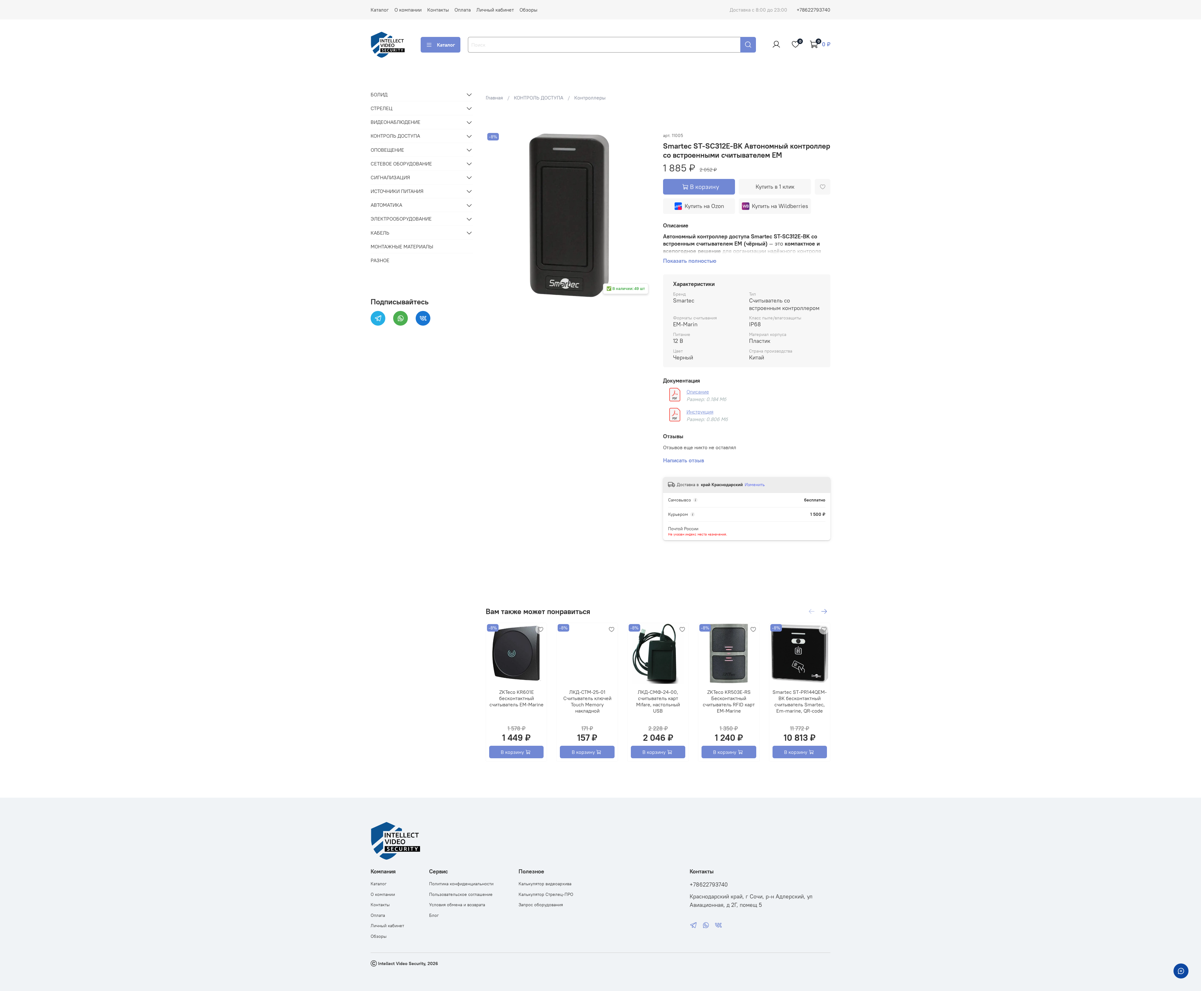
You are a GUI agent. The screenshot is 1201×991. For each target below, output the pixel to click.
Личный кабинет (495, 10)
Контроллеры (590, 97)
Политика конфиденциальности (461, 884)
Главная (494, 97)
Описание (698, 392)
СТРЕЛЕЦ (382, 108)
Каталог (380, 10)
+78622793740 (813, 10)
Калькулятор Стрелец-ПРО (546, 894)
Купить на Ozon (704, 206)
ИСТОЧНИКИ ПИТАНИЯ (397, 191)
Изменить (755, 484)
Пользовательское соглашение (461, 894)
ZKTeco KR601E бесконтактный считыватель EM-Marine (516, 698)
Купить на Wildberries (780, 206)
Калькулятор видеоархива (545, 884)
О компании (408, 10)
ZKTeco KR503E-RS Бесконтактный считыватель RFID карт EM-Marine (729, 701)
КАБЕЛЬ (380, 233)
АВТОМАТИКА (386, 205)
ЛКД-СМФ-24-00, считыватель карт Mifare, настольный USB (658, 701)
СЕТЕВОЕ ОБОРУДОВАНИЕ (401, 163)
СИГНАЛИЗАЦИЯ (390, 177)
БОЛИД (379, 94)
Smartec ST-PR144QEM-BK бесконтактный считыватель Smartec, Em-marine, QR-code (800, 701)
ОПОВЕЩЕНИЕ (387, 150)
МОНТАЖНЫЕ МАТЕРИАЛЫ (402, 246)
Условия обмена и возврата (457, 904)
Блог (434, 915)
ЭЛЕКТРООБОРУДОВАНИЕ (401, 219)
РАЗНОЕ (380, 260)
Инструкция (700, 412)
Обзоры (528, 10)
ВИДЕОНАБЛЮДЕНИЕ (395, 122)
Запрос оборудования (541, 904)
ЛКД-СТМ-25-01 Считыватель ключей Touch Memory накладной (587, 701)
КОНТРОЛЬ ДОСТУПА (538, 97)
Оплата (462, 10)
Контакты (438, 10)
